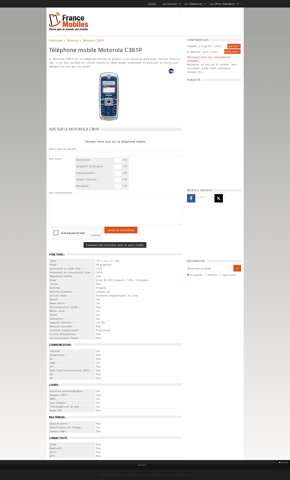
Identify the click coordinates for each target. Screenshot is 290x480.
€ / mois (211, 52)
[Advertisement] (180, 21)
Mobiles (212, 275)
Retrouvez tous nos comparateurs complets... (208, 59)
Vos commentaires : (61, 192)
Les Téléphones (193, 4)
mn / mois (214, 46)
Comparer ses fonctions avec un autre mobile (115, 245)
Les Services (170, 4)
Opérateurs (229, 275)
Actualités (196, 275)
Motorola (72, 40)
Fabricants (56, 40)
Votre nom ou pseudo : (63, 149)
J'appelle (192, 46)
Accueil (152, 4)
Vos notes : (56, 159)
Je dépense (194, 52)
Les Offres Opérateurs (222, 4)
